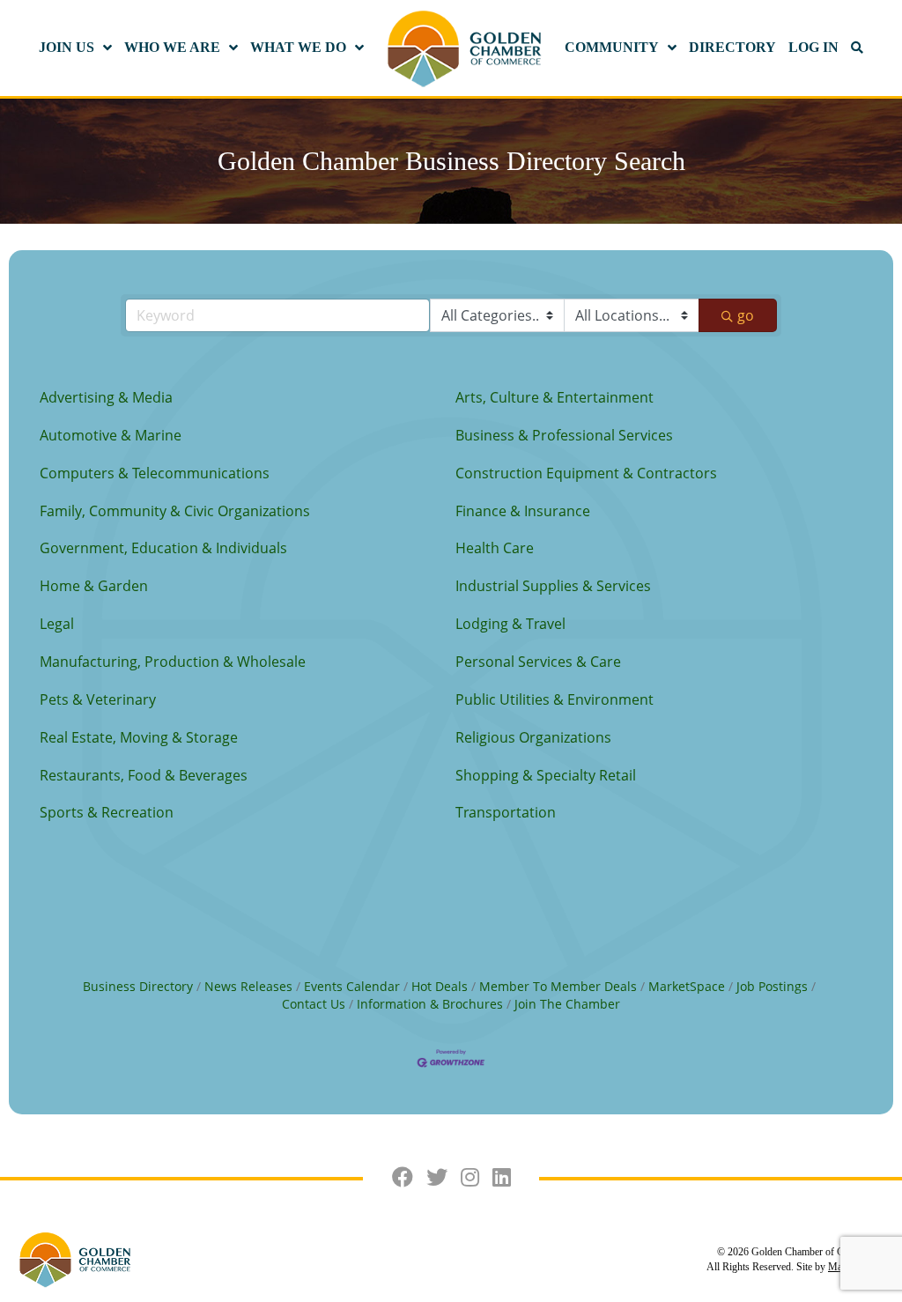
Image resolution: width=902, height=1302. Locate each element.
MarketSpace (686, 986)
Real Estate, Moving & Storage (139, 737)
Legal (57, 623)
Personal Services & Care (538, 661)
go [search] (745, 315)
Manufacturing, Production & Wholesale (173, 661)
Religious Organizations (533, 737)
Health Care (494, 548)
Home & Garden (94, 586)
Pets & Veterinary (98, 699)
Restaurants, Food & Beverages (144, 775)
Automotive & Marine (110, 435)
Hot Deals (439, 986)
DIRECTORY (732, 47)
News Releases (248, 986)
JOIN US (66, 47)
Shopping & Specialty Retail (545, 775)
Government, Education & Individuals (163, 548)
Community (612, 47)
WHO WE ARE (172, 47)
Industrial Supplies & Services (553, 586)
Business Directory (138, 986)
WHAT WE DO (298, 47)
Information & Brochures (430, 1003)
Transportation (505, 812)
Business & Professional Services (564, 435)
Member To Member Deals (558, 986)
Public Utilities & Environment (554, 699)
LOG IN (813, 47)
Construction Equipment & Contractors (586, 473)
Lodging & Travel (510, 623)
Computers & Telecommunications (155, 473)
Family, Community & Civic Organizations (175, 511)
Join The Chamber (567, 1003)
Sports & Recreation (107, 812)
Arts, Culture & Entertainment (554, 397)
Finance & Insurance (522, 511)
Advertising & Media (106, 397)
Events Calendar (352, 986)
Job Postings (772, 986)
